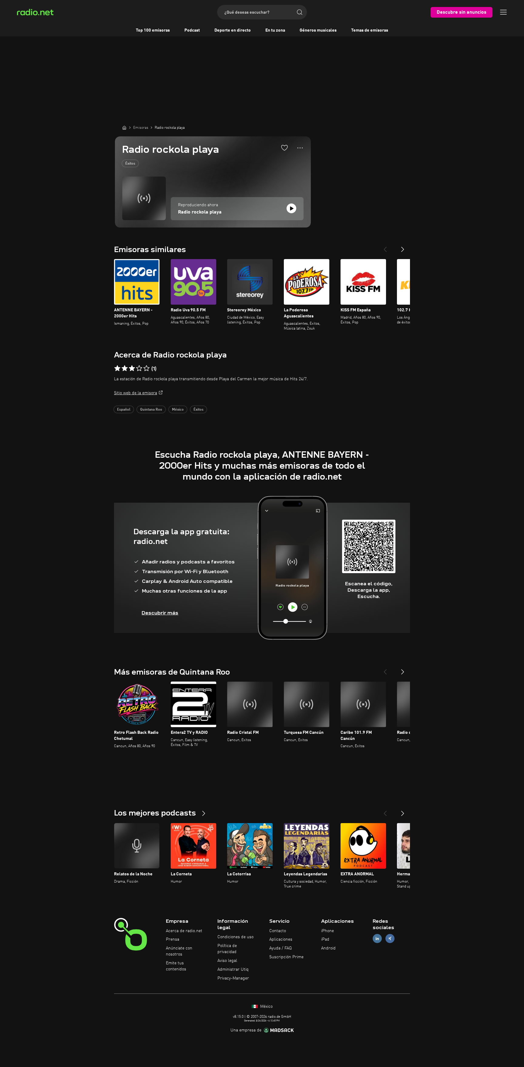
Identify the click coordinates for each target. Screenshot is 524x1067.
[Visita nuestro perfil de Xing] (390, 938)
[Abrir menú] (503, 12)
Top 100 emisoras (153, 30)
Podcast (192, 30)
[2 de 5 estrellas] (124, 368)
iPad (325, 939)
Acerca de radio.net (184, 931)
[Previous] (385, 247)
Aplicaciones (280, 939)
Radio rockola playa (200, 212)
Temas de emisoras (369, 30)
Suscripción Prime (286, 957)
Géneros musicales (318, 30)
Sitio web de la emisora (135, 393)
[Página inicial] (124, 127)
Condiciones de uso (235, 937)
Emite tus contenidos (176, 966)
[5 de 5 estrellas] (146, 368)
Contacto (277, 931)
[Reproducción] (291, 208)
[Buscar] (299, 12)
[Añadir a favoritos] (284, 147)
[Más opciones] (300, 148)
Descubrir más (160, 613)
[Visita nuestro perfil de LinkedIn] (377, 938)
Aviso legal (227, 961)
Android (328, 948)
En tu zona (275, 30)
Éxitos (130, 164)
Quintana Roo (151, 410)
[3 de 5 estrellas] (132, 368)
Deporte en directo (232, 30)
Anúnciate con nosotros (179, 951)
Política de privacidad (227, 949)
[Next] (402, 247)
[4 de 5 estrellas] (139, 368)
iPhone (327, 931)
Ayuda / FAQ (280, 948)
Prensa (172, 939)
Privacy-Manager (233, 978)
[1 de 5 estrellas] (117, 368)
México (178, 410)
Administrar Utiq (233, 969)
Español (123, 410)
